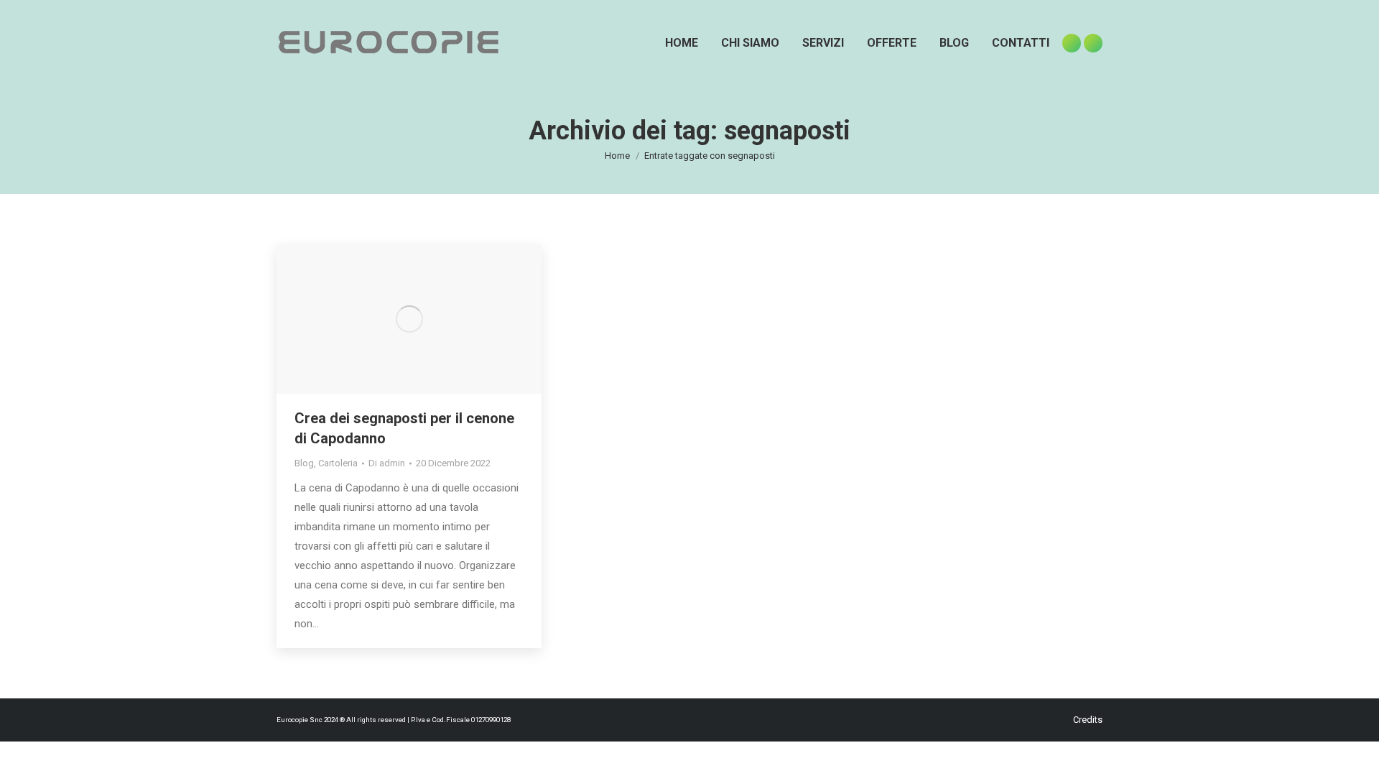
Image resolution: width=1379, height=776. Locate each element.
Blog (304, 463)
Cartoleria (338, 463)
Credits (1087, 719)
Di (386, 463)
